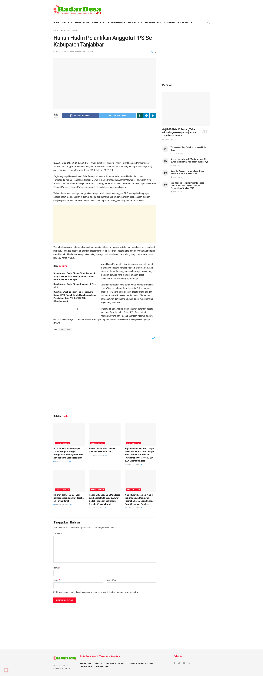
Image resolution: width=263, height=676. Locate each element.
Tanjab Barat (87, 52)
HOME (56, 22)
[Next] (78, 309)
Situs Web (111, 580)
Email (56, 580)
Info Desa (67, 22)
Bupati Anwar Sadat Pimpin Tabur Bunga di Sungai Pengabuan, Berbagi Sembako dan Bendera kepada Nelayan (74, 276)
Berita (62, 30)
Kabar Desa (98, 22)
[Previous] (73, 309)
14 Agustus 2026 (132, 464)
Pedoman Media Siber (115, 663)
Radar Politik (185, 22)
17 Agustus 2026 (61, 461)
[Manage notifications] (6, 670)
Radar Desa (63, 666)
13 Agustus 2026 (97, 508)
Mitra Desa (169, 22)
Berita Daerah (82, 22)
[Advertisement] (160, 9)
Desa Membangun (116, 22)
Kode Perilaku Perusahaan (141, 663)
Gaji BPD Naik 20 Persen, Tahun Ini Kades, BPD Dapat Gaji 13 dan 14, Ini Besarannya (179, 132)
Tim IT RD (67, 669)
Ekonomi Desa (135, 22)
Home (55, 30)
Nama (57, 567)
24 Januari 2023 (59, 52)
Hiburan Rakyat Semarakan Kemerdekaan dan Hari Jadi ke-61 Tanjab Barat (69, 498)
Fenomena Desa (153, 22)
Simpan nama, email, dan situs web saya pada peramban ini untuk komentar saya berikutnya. (98, 592)
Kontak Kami (85, 663)
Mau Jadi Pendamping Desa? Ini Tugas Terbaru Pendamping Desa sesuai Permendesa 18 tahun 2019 (187, 185)
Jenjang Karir (86, 666)
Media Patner (102, 666)
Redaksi (98, 663)
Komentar (57, 533)
